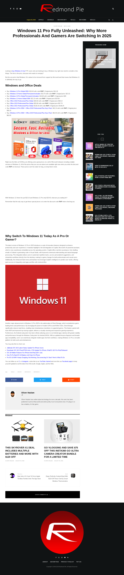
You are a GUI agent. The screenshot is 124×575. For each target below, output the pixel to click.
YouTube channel (45, 361)
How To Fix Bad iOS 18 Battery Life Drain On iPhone (23, 355)
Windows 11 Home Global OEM (20, 98)
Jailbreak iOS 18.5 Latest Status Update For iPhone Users (25, 348)
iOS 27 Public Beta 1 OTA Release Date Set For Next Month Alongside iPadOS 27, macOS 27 (105, 218)
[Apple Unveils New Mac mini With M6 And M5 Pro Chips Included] (101, 58)
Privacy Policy (67, 562)
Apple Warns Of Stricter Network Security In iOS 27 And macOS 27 (104, 146)
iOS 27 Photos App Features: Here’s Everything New (105, 176)
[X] (14, 8)
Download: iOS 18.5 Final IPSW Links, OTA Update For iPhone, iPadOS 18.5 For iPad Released (37, 350)
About (45, 562)
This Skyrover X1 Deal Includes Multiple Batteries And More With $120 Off (21, 452)
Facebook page (67, 361)
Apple (41, 20)
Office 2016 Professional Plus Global (21, 101)
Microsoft (62, 20)
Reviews (82, 20)
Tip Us (78, 562)
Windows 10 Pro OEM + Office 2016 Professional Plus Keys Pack (31, 108)
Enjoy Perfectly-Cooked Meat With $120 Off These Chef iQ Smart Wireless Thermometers (57, 477)
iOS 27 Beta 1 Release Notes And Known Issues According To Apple (105, 187)
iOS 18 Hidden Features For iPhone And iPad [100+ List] (24, 352)
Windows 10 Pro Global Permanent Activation (24, 96)
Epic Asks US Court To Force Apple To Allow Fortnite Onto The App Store (29, 476)
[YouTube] (20, 8)
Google (50, 20)
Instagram (25, 361)
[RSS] (109, 20)
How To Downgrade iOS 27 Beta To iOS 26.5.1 (104, 166)
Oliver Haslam (58, 26)
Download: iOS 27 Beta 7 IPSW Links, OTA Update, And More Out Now (105, 156)
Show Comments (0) (41, 494)
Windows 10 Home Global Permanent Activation (25, 93)
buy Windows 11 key (18, 71)
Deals (92, 20)
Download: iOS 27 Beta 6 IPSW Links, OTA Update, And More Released (105, 207)
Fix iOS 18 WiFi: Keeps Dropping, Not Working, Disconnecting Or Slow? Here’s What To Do (36, 357)
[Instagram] (17, 8)
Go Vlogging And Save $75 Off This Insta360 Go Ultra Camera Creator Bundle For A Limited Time (61, 452)
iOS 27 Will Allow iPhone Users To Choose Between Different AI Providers (104, 197)
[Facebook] (10, 8)
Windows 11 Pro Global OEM (19, 91)
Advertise (54, 562)
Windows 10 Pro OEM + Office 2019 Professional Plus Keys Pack (31, 113)
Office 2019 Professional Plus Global (21, 103)
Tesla (73, 20)
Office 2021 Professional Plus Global (21, 106)
